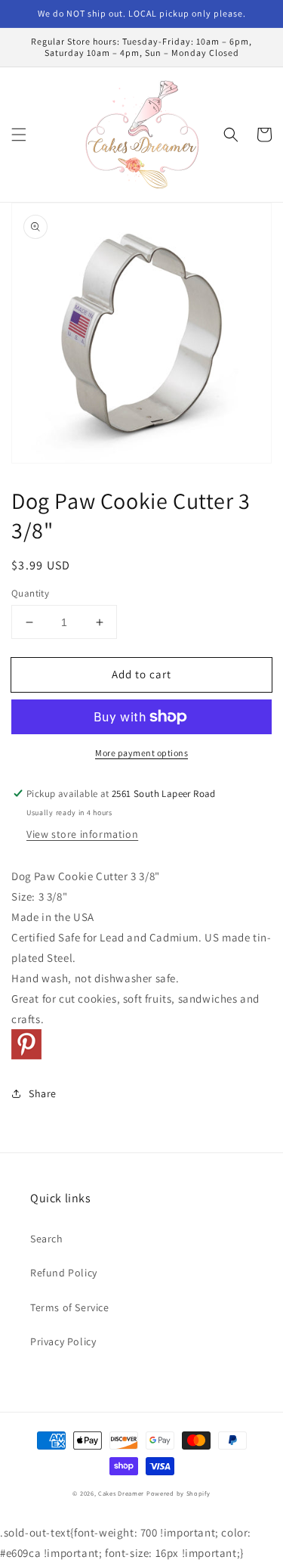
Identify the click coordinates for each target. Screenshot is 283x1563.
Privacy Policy (63, 1341)
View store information (82, 834)
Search (46, 1238)
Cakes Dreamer (121, 1493)
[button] (18, 134)
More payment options (141, 752)
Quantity (30, 593)
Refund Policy (63, 1272)
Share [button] (43, 1093)
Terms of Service (69, 1307)
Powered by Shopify (178, 1493)
